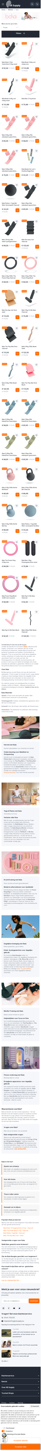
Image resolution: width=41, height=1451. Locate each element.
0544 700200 (9, 1318)
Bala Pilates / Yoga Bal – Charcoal (14, 1233)
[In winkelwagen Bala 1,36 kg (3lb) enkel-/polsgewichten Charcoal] (17, 245)
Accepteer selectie (21, 1440)
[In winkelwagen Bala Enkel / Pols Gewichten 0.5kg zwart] (17, 68)
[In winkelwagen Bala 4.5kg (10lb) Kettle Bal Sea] (17, 531)
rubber (6, 839)
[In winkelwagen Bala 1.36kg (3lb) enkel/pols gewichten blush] (17, 175)
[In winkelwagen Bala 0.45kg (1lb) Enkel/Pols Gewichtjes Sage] (17, 459)
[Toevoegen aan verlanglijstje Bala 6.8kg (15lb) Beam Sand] (36, 328)
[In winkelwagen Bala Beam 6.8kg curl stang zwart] (17, 106)
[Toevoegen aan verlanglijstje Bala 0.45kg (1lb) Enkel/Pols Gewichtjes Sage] (17, 435)
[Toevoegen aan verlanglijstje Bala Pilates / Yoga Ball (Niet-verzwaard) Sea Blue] (36, 506)
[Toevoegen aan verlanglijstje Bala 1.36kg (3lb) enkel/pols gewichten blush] (17, 151)
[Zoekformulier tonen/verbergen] (32, 4)
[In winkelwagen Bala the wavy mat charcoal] (37, 247)
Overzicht (36, 1406)
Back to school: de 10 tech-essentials (25, 1345)
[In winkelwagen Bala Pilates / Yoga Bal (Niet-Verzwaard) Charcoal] (17, 210)
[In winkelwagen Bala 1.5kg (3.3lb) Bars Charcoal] (37, 316)
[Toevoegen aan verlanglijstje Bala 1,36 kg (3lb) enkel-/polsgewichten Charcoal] (17, 221)
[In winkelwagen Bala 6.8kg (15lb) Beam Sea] (17, 390)
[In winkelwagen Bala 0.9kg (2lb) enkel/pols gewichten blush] (17, 141)
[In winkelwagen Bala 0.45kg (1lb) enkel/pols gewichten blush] (37, 141)
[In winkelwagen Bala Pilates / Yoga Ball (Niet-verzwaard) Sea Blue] (37, 531)
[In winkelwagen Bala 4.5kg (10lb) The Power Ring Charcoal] (17, 282)
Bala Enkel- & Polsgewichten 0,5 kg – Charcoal (18, 1228)
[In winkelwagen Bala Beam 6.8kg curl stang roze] (37, 69)
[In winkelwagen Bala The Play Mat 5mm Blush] (37, 390)
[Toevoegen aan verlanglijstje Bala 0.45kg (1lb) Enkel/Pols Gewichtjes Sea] (17, 401)
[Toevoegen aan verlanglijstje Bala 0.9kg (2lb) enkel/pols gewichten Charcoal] (36, 185)
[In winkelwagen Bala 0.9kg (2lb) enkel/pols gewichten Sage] (37, 459)
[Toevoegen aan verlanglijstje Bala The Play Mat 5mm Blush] (36, 365)
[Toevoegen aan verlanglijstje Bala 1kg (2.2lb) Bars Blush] (17, 612)
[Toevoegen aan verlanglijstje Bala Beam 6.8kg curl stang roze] (36, 44)
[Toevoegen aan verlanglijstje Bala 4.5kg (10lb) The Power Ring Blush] (36, 258)
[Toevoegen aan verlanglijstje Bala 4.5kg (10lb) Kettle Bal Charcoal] (36, 469)
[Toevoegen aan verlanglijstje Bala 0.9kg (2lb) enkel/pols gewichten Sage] (36, 435)
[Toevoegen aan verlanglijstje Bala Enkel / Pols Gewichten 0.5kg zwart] (17, 44)
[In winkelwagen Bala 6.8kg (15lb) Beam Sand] (37, 354)
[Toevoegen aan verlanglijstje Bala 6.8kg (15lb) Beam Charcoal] (36, 612)
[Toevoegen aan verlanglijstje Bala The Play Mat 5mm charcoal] (17, 328)
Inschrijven (34, 1301)
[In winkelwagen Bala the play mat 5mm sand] (17, 317)
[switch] (4, 1441)
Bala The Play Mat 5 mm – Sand (13, 1235)
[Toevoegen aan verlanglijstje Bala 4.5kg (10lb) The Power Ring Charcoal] (17, 258)
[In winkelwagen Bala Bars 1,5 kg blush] (37, 104)
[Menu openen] (3, 4)
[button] (20, 33)
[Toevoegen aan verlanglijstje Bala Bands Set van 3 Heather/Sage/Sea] (36, 151)
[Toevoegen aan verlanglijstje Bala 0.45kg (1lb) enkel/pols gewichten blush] (36, 117)
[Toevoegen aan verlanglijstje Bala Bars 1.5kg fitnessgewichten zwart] (36, 542)
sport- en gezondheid (24, 968)
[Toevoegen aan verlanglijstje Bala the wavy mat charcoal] (36, 221)
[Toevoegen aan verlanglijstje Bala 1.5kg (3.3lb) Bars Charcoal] (36, 292)
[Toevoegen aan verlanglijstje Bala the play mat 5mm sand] (17, 292)
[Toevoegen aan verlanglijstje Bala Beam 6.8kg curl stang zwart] (17, 80)
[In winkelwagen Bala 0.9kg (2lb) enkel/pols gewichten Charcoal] (37, 209)
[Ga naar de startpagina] (13, 4)
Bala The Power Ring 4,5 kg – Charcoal (15, 1230)
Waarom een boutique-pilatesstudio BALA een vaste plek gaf (25, 1355)
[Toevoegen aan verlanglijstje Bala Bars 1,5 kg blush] (36, 80)
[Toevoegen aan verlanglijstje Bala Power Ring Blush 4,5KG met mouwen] (17, 578)
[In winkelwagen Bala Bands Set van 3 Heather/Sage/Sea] (37, 175)
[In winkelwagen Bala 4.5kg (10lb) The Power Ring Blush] (37, 282)
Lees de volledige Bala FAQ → (11, 1280)
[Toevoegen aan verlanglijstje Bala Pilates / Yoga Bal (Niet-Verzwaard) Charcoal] (17, 185)
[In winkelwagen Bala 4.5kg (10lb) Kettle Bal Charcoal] (37, 495)
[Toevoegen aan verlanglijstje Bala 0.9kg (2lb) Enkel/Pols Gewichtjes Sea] (36, 401)
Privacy (4, 1403)
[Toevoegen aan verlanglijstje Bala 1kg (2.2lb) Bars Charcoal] (36, 578)
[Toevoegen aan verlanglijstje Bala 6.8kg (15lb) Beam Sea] (17, 365)
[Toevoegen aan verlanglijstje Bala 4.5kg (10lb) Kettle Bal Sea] (17, 506)
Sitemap (20, 1403)
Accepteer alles (20, 1447)
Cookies (12, 1403)
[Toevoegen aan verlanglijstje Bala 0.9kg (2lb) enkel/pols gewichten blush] (17, 117)
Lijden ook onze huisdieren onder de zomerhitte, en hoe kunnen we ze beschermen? (25, 1334)
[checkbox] (7, 1428)
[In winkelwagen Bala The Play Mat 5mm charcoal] (17, 354)
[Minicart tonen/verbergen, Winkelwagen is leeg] (37, 4)
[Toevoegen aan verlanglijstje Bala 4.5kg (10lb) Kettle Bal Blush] (17, 469)
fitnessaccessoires (10, 772)
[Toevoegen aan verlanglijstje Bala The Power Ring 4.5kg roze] (17, 542)
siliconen (13, 839)
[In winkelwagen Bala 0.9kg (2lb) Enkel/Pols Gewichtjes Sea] (37, 425)
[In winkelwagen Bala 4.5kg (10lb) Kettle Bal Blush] (17, 495)
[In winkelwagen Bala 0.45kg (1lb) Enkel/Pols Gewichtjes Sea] (17, 425)
